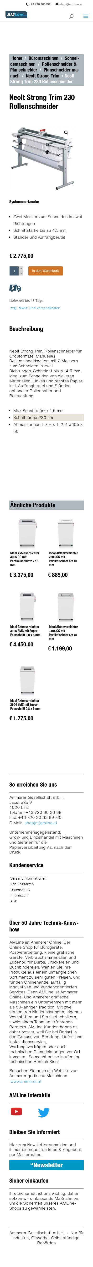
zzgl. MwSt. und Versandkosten (35, 308)
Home (16, 58)
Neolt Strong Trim (42, 76)
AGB (13, 901)
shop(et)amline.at (41, 823)
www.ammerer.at (25, 1081)
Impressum (19, 895)
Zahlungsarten (22, 884)
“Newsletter (46, 1165)
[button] (67, 133)
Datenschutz (20, 889)
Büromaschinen (43, 58)
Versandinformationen (28, 878)
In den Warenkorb (45, 270)
